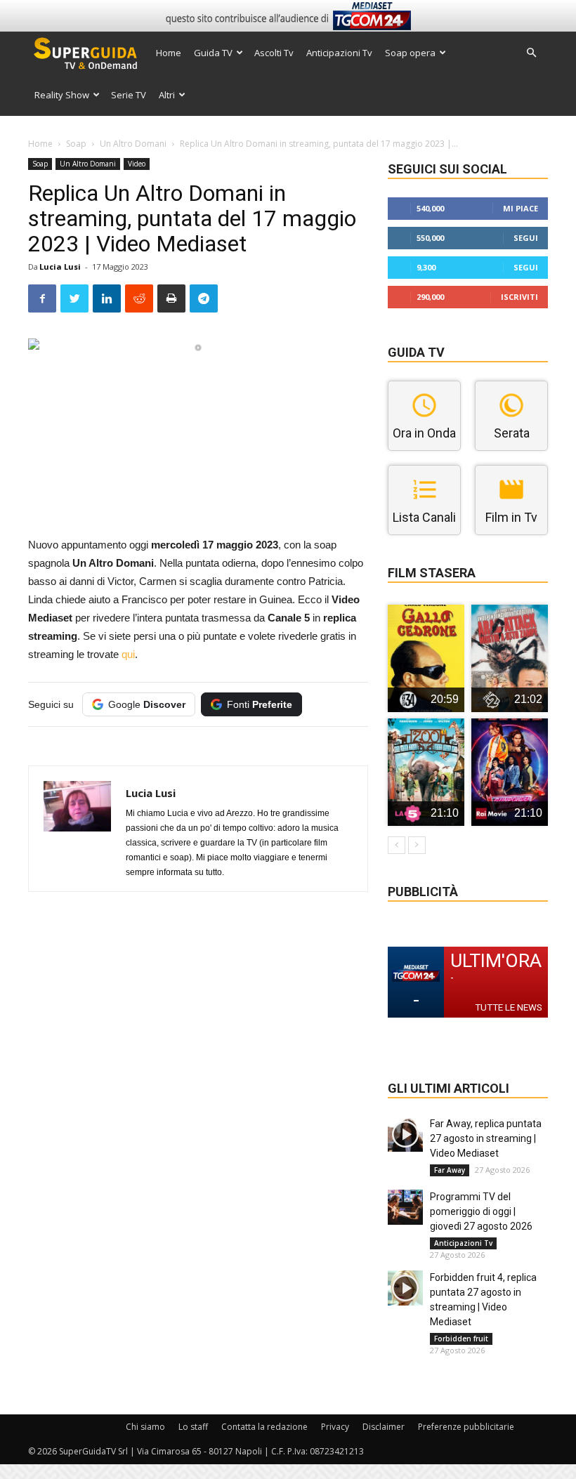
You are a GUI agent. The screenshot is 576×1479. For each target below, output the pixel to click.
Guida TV (213, 52)
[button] (531, 53)
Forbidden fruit (461, 1338)
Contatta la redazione (264, 1427)
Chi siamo (145, 1427)
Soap (76, 144)
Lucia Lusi (60, 266)
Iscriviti (519, 296)
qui (128, 654)
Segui (525, 237)
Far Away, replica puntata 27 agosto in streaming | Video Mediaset (486, 1138)
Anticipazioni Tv (339, 52)
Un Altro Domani (133, 144)
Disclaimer (383, 1427)
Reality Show (61, 94)
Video (136, 164)
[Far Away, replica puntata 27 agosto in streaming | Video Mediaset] (405, 1134)
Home (168, 52)
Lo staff (193, 1427)
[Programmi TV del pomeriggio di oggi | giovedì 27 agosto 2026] (405, 1207)
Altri (167, 94)
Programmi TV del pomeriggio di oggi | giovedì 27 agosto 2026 (481, 1211)
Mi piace (520, 208)
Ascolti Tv (274, 52)
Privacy (335, 1427)
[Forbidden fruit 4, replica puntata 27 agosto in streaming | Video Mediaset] (405, 1288)
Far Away (449, 1170)
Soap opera (410, 52)
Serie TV (128, 94)
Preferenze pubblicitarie (466, 1427)
